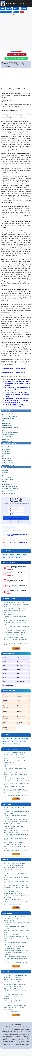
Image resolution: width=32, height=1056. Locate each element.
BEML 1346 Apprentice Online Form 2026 (16, 620)
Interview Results (8, 463)
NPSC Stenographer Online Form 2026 (15, 795)
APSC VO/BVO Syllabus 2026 (12, 988)
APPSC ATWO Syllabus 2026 (12, 979)
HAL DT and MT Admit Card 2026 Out (15, 821)
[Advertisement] (16, 32)
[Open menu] (9, 8)
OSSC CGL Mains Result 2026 (13, 891)
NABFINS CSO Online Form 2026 (14, 635)
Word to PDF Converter (10, 491)
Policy (11, 1024)
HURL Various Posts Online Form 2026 (15, 632)
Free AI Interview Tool (9, 493)
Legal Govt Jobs (8, 437)
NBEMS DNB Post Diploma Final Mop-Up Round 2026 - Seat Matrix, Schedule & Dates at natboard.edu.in (17, 400)
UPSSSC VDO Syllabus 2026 (12, 986)
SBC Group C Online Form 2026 (13, 755)
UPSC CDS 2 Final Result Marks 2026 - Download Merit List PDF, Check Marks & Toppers (17, 383)
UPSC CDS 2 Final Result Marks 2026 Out (17, 531)
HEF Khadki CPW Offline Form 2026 (14, 787)
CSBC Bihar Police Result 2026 (13, 904)
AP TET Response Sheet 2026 (13, 934)
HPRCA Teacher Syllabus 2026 (13, 1011)
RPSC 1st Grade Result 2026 (12, 899)
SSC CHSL (12, 554)
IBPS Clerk (25, 554)
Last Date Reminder (9, 465)
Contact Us (18, 1024)
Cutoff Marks (7, 458)
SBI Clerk (11, 557)
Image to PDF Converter (10, 488)
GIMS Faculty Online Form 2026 (13, 772)
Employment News (8, 418)
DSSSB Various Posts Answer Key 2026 (16, 950)
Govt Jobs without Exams (10, 432)
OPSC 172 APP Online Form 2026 (14, 778)
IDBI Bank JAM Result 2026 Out (13, 865)
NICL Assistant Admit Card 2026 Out (15, 850)
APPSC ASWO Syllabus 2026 (12, 982)
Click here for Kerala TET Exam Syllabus (13, 372)
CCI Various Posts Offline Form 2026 (15, 630)
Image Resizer (7, 484)
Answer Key (6, 456)
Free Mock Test (7, 441)
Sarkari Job (6, 423)
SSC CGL (5, 554)
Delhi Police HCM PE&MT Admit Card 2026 (17, 539)
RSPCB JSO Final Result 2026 (13, 893)
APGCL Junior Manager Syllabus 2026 (15, 975)
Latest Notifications (5, 12)
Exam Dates (6, 451)
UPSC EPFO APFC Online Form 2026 (15, 608)
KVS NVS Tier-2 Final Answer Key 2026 (16, 962)
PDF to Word (14, 741)
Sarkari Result (7, 447)
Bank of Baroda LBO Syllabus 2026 (14, 984)
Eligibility (5, 470)
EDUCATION (7, 439)
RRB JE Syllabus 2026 (10, 1003)
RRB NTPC (17, 557)
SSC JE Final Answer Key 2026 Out (15, 546)
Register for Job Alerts (10, 416)
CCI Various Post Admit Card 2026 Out (15, 819)
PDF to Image (17, 743)
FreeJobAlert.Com (15, 3)
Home (2, 8)
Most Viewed (23, 527)
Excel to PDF (14, 738)
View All (16, 648)
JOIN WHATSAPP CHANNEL (18, 58)
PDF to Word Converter (10, 486)
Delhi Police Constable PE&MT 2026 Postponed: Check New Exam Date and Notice (17, 394)
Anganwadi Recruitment (10, 427)
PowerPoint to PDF (23, 738)
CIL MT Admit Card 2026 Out (12, 824)
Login (22, 12)
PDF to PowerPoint (7, 743)
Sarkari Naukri (7, 425)
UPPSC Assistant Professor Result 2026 (16, 902)
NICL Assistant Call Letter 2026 (13, 826)
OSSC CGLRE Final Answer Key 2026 (15, 956)
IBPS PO (18, 554)
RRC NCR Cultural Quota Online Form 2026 (17, 781)
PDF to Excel (23, 741)
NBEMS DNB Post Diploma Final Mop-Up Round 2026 (17, 535)
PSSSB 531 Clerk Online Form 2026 (14, 752)
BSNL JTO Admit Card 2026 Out (13, 842)
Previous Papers (8, 479)
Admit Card (6, 449)
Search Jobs (7, 421)
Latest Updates (9, 527)
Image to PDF (6, 741)
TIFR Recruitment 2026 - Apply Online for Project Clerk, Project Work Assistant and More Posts (17, 389)
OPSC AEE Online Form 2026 (12, 793)
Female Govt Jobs (8, 434)
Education (16, 12)
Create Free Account (16, 518)
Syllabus (5, 472)
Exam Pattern (7, 475)
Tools (4, 482)
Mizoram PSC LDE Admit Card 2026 (14, 844)
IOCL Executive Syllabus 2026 (13, 994)
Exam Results (7, 453)
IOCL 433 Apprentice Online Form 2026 (17, 542)
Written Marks (7, 460)
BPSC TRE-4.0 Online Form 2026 (14, 610)
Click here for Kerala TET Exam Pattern (13, 368)
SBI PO (4, 557)
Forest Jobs (6, 430)
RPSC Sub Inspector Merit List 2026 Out (16, 885)
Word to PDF (6, 738)
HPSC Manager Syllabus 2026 (13, 1001)
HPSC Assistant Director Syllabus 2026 (15, 1005)
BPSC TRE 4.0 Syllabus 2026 (12, 977)
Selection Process (8, 477)
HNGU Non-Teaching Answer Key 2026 (16, 936)
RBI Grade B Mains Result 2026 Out (14, 867)
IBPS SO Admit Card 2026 (12, 828)
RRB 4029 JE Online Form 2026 (13, 637)
